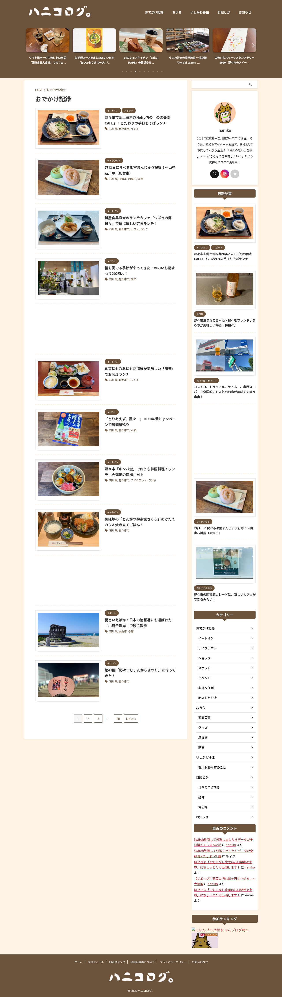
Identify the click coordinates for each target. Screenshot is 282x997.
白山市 (123, 631)
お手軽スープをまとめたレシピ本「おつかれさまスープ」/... (94, 60)
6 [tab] (144, 71)
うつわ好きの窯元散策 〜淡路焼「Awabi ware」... (188, 60)
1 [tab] (122, 71)
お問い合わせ (200, 962)
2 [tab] (126, 71)
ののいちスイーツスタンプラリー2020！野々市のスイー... (234, 60)
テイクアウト (139, 480)
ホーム (78, 962)
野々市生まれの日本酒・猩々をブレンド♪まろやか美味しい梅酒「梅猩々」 (225, 323)
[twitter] (214, 174)
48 (118, 718)
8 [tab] (153, 71)
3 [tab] (131, 71)
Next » (131, 718)
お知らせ (245, 12)
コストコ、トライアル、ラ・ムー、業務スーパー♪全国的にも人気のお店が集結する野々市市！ (225, 391)
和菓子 (132, 179)
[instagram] (224, 174)
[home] (234, 174)
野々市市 (124, 128)
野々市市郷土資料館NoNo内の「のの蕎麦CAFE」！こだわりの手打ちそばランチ (223, 256)
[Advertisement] (105, 330)
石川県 (113, 128)
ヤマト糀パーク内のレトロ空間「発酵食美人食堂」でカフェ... (47, 60)
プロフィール (96, 962)
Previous (30, 45)
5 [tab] (140, 71)
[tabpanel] (47, 47)
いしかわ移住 (199, 12)
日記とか (224, 12)
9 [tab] (157, 71)
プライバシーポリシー (173, 962)
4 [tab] (135, 71)
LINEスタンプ (117, 962)
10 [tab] (162, 71)
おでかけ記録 (154, 12)
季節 (140, 179)
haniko (231, 844)
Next (252, 45)
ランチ (135, 128)
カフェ (135, 229)
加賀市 (123, 179)
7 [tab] (149, 71)
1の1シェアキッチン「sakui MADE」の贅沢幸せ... (141, 60)
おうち (177, 12)
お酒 (133, 430)
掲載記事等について (142, 962)
